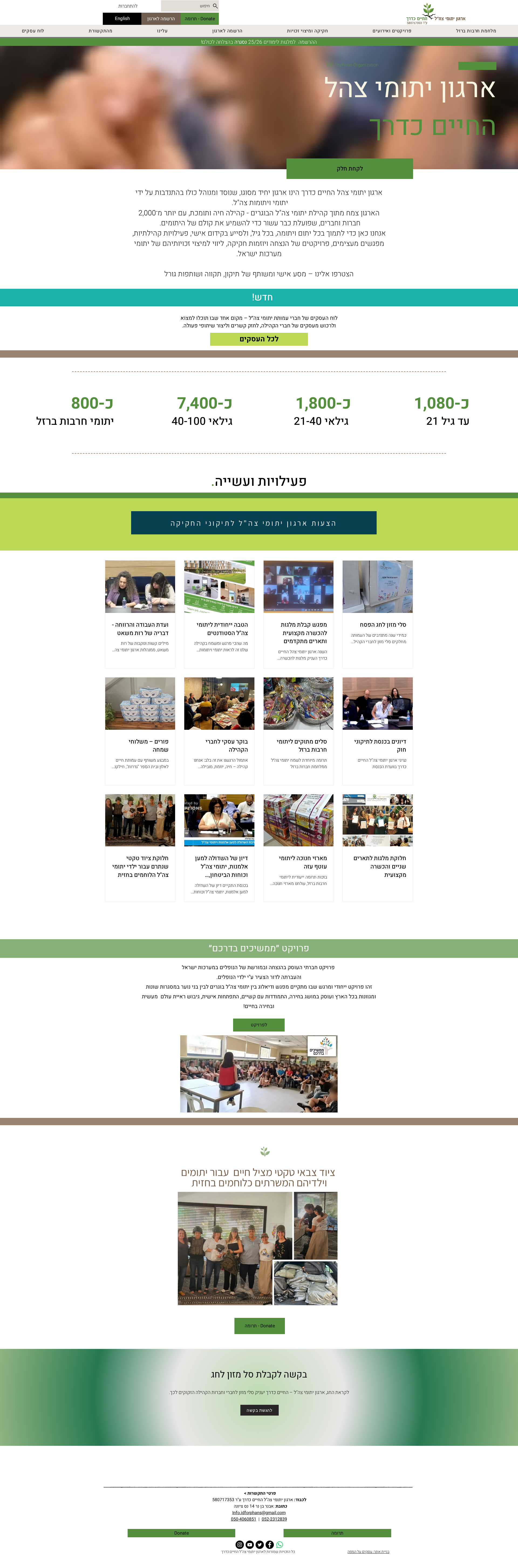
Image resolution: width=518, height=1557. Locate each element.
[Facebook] (269, 1545)
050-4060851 (243, 1519)
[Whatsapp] (279, 1545)
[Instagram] (240, 1545)
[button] (331, 1301)
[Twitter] (259, 1545)
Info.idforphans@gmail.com (259, 1512)
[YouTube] (250, 1545)
